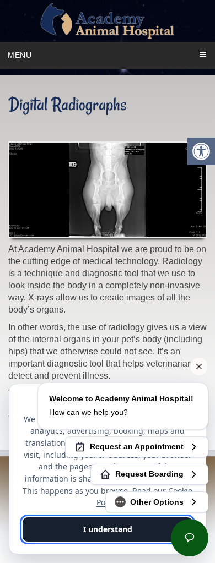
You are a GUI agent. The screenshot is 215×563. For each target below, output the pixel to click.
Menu (20, 55)
